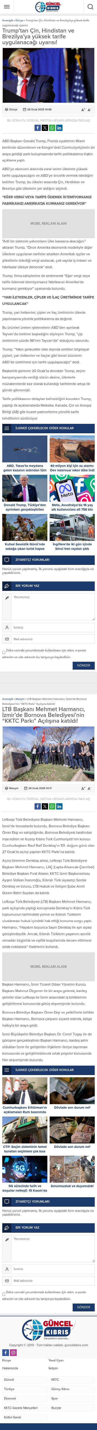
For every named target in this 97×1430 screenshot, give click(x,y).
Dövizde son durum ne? (72, 1108)
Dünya (19, 20)
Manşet (20, 699)
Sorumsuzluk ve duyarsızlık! (72, 1186)
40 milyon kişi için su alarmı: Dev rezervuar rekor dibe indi (72, 468)
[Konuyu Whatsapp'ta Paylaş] (52, 128)
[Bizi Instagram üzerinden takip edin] (13, 1352)
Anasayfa (7, 20)
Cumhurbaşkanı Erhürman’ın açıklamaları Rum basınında (25, 1110)
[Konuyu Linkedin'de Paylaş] (59, 128)
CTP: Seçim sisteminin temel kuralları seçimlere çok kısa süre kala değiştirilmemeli (25, 1151)
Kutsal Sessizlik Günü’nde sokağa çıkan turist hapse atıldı (25, 548)
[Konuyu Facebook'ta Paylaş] (38, 128)
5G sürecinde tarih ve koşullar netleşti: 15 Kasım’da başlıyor (24, 1190)
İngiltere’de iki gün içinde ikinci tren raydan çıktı (72, 546)
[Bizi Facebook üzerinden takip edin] (5, 1352)
